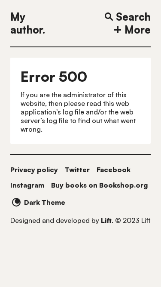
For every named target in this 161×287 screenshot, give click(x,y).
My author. (27, 23)
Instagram (27, 185)
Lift (106, 220)
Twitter (77, 169)
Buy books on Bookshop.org (99, 185)
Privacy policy (34, 169)
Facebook (114, 169)
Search (133, 16)
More (138, 29)
